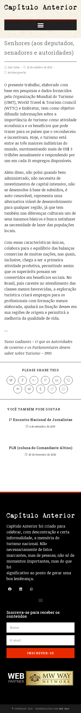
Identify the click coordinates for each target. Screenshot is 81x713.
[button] (40, 25)
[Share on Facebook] (22, 380)
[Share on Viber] (68, 380)
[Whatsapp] (31, 589)
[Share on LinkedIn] (56, 380)
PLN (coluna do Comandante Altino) (40, 447)
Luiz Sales (13, 67)
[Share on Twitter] (11, 380)
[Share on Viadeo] (52, 389)
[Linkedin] (20, 589)
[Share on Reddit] (29, 389)
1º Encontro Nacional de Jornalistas (40, 419)
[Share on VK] (17, 389)
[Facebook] (9, 589)
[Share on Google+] (34, 380)
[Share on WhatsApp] (63, 389)
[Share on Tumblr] (40, 389)
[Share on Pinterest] (45, 380)
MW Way (64, 708)
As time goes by (17, 72)
